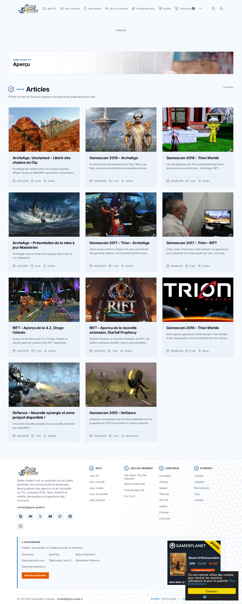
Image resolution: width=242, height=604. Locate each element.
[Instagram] (20, 526)
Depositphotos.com (33, 560)
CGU (197, 493)
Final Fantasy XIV (134, 490)
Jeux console (97, 481)
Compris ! (212, 591)
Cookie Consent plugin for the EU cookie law (212, 597)
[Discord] (193, 8)
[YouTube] (50, 516)
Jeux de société (98, 493)
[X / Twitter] (40, 516)
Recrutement (201, 487)
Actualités (165, 475)
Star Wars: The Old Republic (135, 477)
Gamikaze (27, 554)
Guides (163, 487)
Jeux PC (94, 475)
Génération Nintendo (88, 560)
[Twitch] (60, 516)
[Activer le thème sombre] (221, 8)
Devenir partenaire (35, 575)
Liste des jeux (97, 500)
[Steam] (20, 516)
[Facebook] (70, 516)
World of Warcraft (134, 483)
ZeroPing (54, 554)
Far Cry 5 (129, 496)
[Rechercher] (213, 8)
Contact (199, 475)
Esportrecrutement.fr (34, 566)
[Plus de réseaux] (200, 8)
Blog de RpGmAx (85, 554)
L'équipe (199, 481)
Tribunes (164, 493)
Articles (163, 481)
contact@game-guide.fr (31, 507)
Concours (164, 518)
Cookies (199, 500)
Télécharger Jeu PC (60, 560)
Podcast (164, 512)
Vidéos (163, 506)
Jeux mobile (96, 487)
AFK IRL (163, 500)
